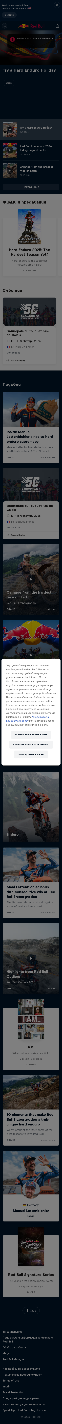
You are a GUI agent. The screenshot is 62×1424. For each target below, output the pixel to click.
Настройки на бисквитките (31, 734)
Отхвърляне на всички (31, 754)
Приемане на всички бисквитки (31, 744)
